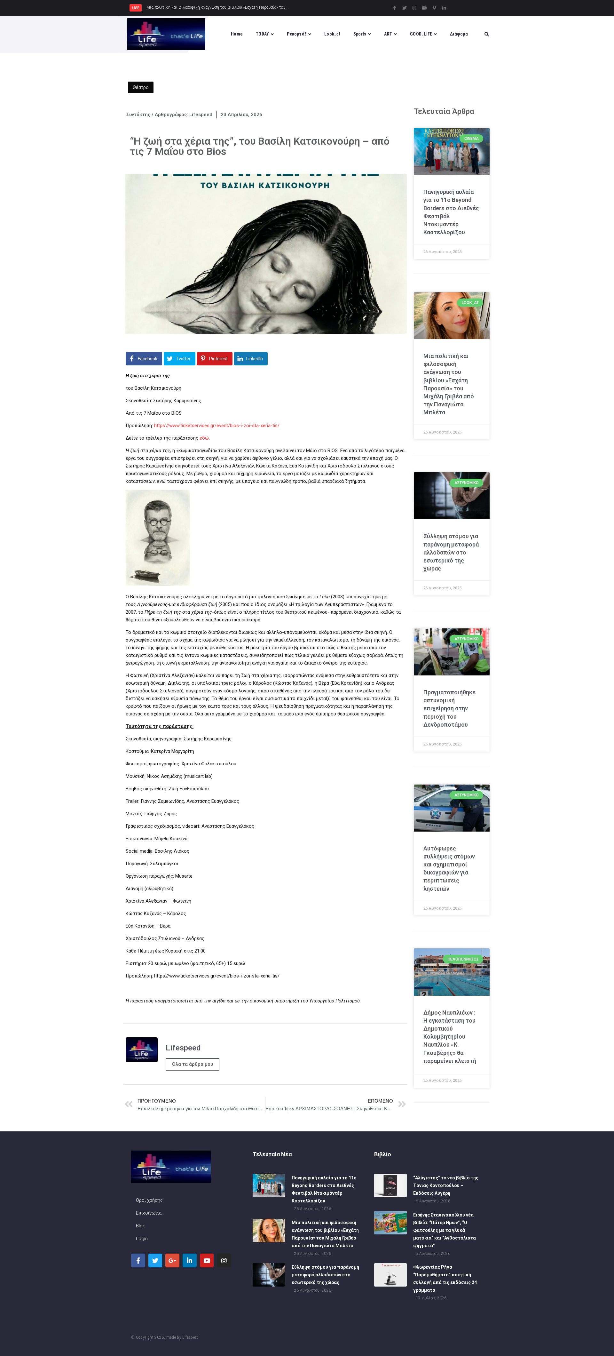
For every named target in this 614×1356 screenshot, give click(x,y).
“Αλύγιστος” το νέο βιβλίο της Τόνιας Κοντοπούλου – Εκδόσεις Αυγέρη (445, 1185)
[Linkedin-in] (444, 8)
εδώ (204, 438)
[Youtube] (424, 8)
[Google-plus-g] (172, 1261)
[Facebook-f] (394, 8)
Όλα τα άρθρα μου (192, 1064)
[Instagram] (414, 8)
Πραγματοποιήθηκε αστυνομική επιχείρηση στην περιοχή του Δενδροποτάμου (449, 708)
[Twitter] (404, 8)
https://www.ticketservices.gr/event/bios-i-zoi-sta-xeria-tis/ (216, 425)
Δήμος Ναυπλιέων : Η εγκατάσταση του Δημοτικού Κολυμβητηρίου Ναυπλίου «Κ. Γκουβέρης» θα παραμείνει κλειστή (449, 1036)
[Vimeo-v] (434, 8)
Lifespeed (190, 1337)
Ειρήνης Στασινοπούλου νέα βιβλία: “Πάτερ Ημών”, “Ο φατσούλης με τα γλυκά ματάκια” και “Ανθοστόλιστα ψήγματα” (444, 1230)
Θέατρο (141, 87)
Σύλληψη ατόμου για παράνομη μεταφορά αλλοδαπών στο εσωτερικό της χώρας (451, 552)
